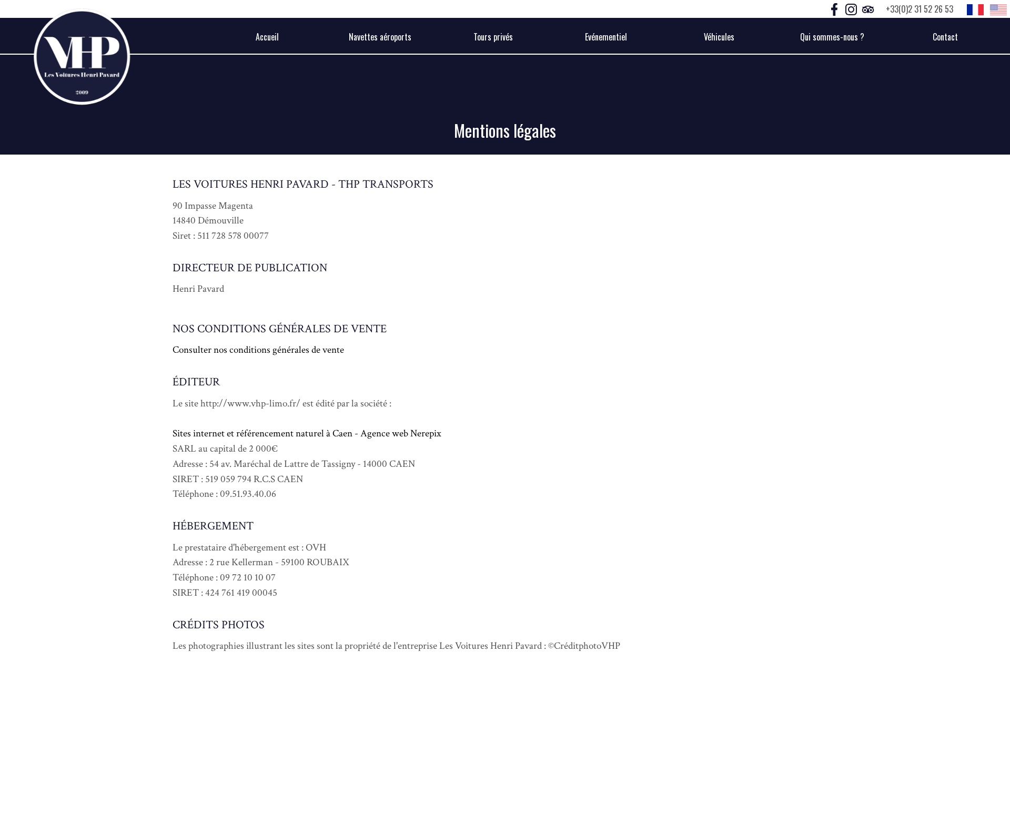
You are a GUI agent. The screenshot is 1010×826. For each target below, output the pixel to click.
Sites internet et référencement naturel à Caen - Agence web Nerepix (307, 433)
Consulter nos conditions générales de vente (258, 349)
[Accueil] (82, 56)
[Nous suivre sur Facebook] (835, 8)
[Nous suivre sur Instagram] (852, 8)
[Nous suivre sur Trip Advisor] (868, 8)
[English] (998, 9)
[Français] (975, 9)
